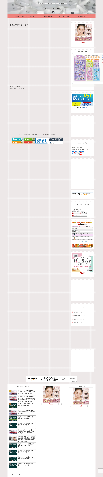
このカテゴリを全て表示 (82, 241)
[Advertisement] (38, 37)
